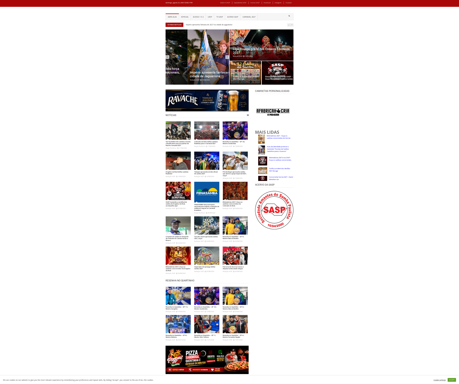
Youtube (289, 3)
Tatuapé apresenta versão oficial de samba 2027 (206, 173)
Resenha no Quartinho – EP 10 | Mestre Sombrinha (234, 143)
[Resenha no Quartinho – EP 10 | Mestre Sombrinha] (235, 130)
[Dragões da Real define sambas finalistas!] (178, 161)
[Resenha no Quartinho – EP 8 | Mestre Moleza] (178, 324)
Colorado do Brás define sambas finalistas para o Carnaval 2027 (206, 143)
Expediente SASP (240, 3)
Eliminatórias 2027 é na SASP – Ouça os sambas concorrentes (279, 78)
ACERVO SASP (232, 17)
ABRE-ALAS (172, 17)
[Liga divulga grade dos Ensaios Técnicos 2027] (261, 45)
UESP (210, 17)
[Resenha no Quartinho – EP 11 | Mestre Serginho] (178, 296)
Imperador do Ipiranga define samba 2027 (204, 268)
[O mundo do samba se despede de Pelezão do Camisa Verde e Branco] (178, 225)
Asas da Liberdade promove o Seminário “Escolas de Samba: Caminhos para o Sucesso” (278, 148)
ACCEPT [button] (452, 380)
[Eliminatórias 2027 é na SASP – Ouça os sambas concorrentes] (277, 73)
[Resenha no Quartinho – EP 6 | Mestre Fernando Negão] (235, 324)
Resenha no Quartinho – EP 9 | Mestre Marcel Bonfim (233, 237)
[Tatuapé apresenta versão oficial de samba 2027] (206, 161)
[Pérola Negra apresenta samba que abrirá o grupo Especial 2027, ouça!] (235, 161)
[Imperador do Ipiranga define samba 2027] (206, 256)
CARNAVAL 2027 (249, 17)
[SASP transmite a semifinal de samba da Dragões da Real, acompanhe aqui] (178, 191)
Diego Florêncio (171, 148)
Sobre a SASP (225, 3)
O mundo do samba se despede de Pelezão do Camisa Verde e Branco (177, 238)
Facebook (267, 3)
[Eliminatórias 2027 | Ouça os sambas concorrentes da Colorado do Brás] (235, 191)
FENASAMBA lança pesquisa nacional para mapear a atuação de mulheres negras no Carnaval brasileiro (206, 207)
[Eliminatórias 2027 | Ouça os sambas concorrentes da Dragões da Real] (178, 256)
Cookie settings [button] (440, 380)
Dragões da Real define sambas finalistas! (177, 173)
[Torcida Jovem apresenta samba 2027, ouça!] (206, 225)
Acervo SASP (255, 3)
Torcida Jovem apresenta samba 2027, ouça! (206, 237)
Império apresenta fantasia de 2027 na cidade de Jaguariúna (195, 74)
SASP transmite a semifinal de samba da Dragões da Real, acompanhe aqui (176, 204)
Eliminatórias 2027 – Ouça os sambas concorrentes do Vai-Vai (278, 137)
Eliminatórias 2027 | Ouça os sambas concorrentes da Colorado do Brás (232, 204)
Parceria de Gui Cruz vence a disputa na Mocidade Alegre (233, 268)
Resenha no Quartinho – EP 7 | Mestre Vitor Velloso (205, 336)
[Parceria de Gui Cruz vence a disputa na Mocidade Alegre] (235, 256)
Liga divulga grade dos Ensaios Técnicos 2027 (261, 50)
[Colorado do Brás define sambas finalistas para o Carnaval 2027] (206, 130)
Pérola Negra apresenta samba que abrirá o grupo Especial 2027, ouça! (234, 173)
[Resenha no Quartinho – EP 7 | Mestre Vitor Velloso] (206, 324)
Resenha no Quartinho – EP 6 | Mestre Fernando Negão (233, 336)
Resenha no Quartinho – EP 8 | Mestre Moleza (176, 336)
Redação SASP (173, 80)
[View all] (248, 115)
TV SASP (219, 17)
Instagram (278, 3)
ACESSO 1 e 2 (198, 17)
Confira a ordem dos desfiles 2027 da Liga (246, 78)
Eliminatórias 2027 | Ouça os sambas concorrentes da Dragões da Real (178, 268)
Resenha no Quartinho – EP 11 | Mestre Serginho (205, 24)
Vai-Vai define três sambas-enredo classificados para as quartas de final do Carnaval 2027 (178, 143)
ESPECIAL (185, 17)
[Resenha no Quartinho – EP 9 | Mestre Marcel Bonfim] (235, 225)
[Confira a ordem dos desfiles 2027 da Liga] (245, 73)
